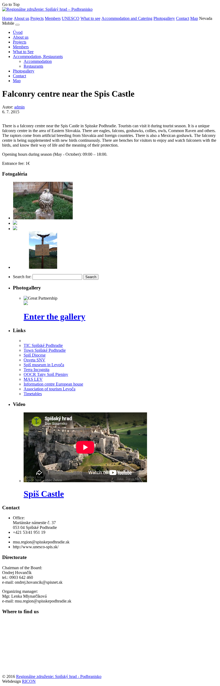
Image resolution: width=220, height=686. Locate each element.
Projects (37, 18)
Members (53, 18)
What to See (23, 51)
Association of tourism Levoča (49, 389)
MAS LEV (33, 379)
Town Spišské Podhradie (45, 350)
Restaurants (33, 66)
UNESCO (70, 18)
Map (194, 18)
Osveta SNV (34, 360)
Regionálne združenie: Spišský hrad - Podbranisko (58, 676)
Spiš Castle (44, 494)
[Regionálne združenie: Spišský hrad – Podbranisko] (47, 9)
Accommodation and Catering (126, 18)
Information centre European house (53, 384)
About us (21, 18)
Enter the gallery (54, 316)
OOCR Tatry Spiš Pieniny (46, 374)
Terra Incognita (36, 369)
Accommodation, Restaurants (38, 56)
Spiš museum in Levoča (44, 364)
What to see (90, 18)
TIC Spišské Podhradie (43, 345)
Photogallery (164, 18)
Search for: (22, 276)
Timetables (33, 393)
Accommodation (38, 61)
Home (7, 18)
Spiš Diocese (35, 355)
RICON (29, 681)
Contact (182, 18)
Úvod (18, 32)
